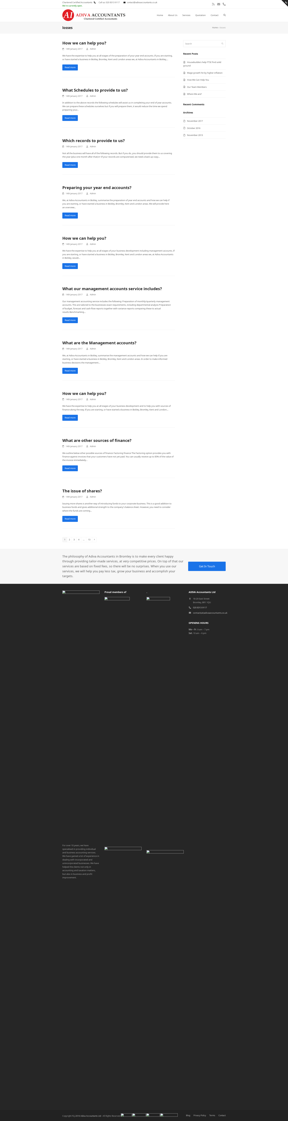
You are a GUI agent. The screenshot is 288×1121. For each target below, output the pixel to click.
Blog (188, 1115)
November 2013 (195, 135)
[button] (224, 15)
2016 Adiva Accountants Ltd (88, 1116)
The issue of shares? (82, 491)
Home (215, 27)
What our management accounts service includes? (112, 288)
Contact (222, 1115)
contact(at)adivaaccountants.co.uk (210, 612)
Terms (212, 1115)
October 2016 (193, 128)
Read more (70, 67)
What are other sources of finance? (96, 440)
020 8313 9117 (200, 607)
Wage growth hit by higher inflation (204, 72)
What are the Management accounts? (99, 342)
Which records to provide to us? (93, 140)
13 (90, 539)
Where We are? (194, 93)
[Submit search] (222, 43)
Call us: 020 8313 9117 (108, 2)
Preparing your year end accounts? (96, 187)
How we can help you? (84, 43)
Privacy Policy (200, 1115)
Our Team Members (197, 86)
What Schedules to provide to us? (95, 90)
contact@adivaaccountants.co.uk (142, 2)
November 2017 (195, 120)
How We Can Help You (198, 79)
